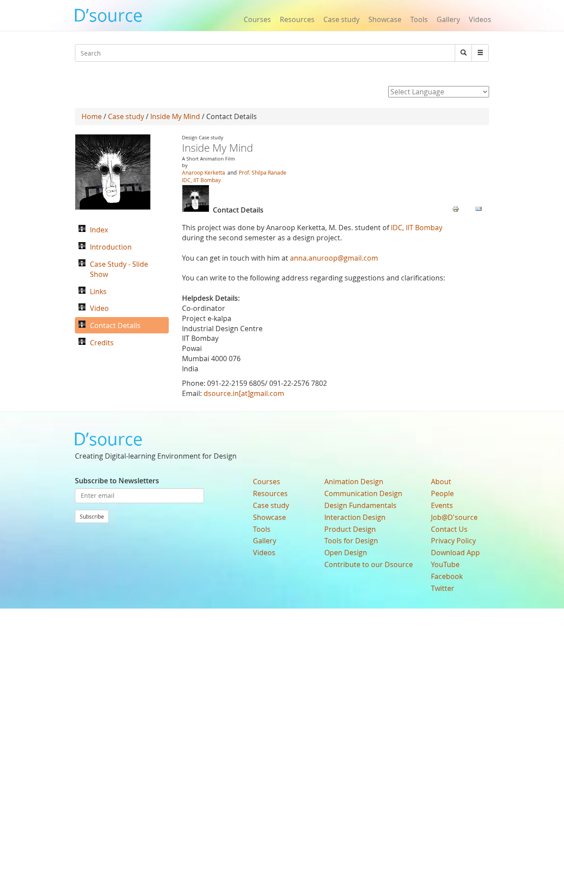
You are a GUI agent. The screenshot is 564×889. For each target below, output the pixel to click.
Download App (455, 552)
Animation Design (353, 481)
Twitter (442, 588)
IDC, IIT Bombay (201, 179)
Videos (480, 19)
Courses (257, 19)
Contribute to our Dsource (368, 564)
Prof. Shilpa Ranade (262, 172)
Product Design (350, 529)
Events (442, 505)
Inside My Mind (175, 116)
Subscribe (92, 516)
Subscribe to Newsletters (117, 481)
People (442, 493)
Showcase (384, 19)
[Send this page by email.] (478, 208)
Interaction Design (355, 517)
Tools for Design (351, 540)
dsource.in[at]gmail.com (244, 393)
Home (92, 116)
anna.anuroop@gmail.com (334, 258)
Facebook (447, 576)
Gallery (448, 19)
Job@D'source (454, 517)
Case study (341, 19)
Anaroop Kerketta (203, 172)
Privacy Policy (453, 540)
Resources (297, 19)
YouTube (445, 564)
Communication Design (363, 493)
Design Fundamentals (360, 505)
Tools (419, 19)
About (441, 481)
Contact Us (449, 529)
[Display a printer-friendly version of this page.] (455, 208)
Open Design (345, 552)
